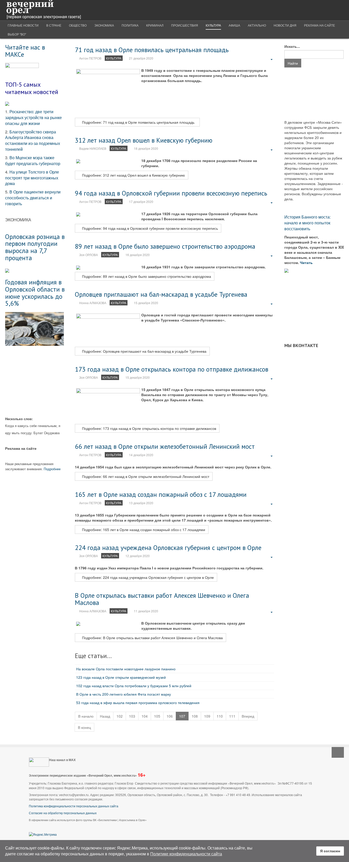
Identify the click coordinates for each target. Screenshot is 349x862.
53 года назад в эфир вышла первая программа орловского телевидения (138, 702)
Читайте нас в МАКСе (25, 51)
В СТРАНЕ (53, 25)
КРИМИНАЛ (155, 25)
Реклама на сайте (319, 25)
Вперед (248, 716)
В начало (86, 716)
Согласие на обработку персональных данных (63, 813)
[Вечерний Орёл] (43, 10)
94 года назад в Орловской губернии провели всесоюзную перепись (171, 193)
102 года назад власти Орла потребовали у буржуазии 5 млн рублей (133, 685)
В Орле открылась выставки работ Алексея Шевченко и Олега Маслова (162, 599)
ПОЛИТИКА (130, 25)
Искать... (292, 46)
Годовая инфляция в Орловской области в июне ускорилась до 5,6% (35, 292)
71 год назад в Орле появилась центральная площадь (153, 49)
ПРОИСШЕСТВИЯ (184, 25)
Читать (307, 262)
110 (220, 716)
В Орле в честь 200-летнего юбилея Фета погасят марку (123, 694)
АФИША (234, 25)
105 (157, 716)
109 (207, 716)
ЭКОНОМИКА (104, 25)
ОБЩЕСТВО (78, 25)
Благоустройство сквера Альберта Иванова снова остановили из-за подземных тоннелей (32, 140)
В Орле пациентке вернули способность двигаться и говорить (33, 197)
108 (195, 716)
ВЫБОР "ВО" (17, 34)
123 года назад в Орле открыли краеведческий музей (121, 677)
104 (145, 716)
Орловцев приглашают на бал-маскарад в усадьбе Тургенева (161, 294)
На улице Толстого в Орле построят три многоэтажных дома (32, 178)
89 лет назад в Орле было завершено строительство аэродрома (165, 246)
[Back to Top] (338, 752)
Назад (105, 716)
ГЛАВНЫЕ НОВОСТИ (23, 25)
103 (132, 716)
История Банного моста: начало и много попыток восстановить (307, 223)
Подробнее (52, 468)
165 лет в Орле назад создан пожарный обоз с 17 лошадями (161, 494)
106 (170, 716)
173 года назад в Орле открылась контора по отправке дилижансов (171, 369)
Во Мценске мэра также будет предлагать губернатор (32, 160)
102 (120, 716)
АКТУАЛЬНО (257, 25)
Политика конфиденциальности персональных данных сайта (73, 806)
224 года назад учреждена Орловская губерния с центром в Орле (168, 547)
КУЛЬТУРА (213, 25)
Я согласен (330, 850)
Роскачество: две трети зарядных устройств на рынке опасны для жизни (33, 117)
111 (232, 716)
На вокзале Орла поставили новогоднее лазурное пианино (126, 668)
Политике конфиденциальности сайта (186, 854)
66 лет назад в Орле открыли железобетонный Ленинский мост (165, 446)
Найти (293, 63)
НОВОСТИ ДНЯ (285, 25)
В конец (84, 727)
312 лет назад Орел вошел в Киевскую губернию (143, 140)
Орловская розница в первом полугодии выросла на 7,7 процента (35, 247)
